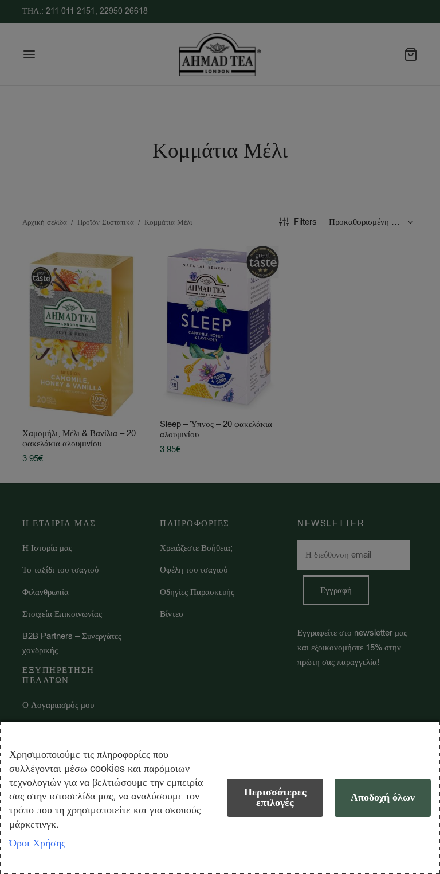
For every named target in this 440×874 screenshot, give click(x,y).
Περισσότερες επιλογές (275, 797)
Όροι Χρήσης (37, 843)
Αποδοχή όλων (383, 797)
